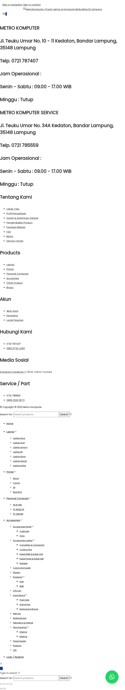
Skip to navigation (12, 4)
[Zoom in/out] (1, 683)
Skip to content (32, 4)
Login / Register (15, 657)
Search (64, 414)
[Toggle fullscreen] (4, 683)
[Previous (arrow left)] (1, 688)
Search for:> (7, 414)
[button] (111, 676)
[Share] (8, 683)
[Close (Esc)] (11, 683)
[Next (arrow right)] (4, 688)
